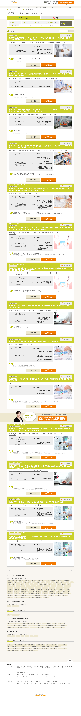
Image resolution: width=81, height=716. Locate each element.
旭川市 (25, 582)
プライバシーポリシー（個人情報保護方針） (64, 666)
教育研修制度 (55, 681)
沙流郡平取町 (31, 593)
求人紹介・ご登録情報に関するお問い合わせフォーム (62, 671)
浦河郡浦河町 (38, 593)
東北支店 (23, 683)
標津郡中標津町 (38, 597)
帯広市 (38, 582)
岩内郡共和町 (38, 587)
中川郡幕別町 (23, 595)
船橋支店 (32, 683)
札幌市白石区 (33, 580)
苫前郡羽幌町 (10, 591)
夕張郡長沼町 (66, 587)
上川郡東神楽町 (39, 589)
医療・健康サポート (48, 681)
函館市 (15, 582)
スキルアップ (19, 677)
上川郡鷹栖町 (32, 589)
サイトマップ (68, 667)
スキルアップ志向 (24, 674)
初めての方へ (19, 666)
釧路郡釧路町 (65, 595)
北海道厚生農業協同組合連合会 (20, 644)
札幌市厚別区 (59, 580)
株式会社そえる (57, 646)
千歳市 (45, 584)
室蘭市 (29, 582)
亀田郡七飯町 (47, 586)
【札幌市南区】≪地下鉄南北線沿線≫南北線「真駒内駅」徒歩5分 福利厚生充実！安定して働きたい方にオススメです (39, 306)
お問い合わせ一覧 (20, 671)
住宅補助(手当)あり (49, 625)
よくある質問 (53, 666)
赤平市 (18, 584)
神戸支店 (60, 683)
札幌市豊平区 (40, 580)
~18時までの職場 (62, 623)
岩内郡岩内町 (45, 587)
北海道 (23, 9)
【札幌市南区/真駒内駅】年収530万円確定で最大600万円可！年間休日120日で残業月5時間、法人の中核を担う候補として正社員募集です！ (40, 39)
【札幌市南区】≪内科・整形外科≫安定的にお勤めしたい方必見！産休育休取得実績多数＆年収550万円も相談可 (40, 380)
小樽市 (20, 582)
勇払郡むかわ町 (17, 593)
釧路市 (34, 582)
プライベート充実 (40, 674)
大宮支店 (27, 683)
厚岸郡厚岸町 (10, 597)
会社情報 (42, 666)
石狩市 (23, 586)
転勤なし (19, 625)
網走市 (53, 582)
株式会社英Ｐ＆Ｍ (31, 644)
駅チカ (9, 623)
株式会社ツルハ (10, 644)
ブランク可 (54, 623)
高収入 (54, 627)
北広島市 (18, 586)
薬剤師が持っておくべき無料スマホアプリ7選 (64, 677)
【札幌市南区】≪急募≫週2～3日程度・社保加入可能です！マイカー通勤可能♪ (33, 342)
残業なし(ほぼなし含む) (12, 625)
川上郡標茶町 (16, 597)
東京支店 (36, 683)
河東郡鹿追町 (10, 595)
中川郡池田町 (30, 595)
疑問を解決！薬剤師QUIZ (36, 677)
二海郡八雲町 (60, 586)
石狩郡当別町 (33, 586)
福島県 (36, 636)
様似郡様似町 (45, 593)
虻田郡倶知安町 (31, 587)
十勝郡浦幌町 (58, 595)
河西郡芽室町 (16, 595)
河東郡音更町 (60, 593)
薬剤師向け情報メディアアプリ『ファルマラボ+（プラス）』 (27, 679)
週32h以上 (38, 623)
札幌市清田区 (10, 582)
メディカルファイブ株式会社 (52, 644)
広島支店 (64, 683)
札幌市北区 (21, 580)
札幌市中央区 (14, 580)
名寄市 (31, 584)
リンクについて (61, 667)
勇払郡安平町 (10, 593)
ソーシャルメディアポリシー (33, 667)
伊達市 (13, 586)
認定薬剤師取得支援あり (12, 627)
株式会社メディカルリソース (22, 687)
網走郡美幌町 (16, 591)
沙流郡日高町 (24, 593)
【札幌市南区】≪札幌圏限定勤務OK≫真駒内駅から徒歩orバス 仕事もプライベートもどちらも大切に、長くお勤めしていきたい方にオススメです (40, 111)
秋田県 (27, 636)
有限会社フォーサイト (63, 648)
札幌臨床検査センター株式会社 (13, 650)
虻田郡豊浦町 (59, 591)
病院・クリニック (16, 606)
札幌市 (9, 580)
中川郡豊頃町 (37, 595)
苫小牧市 (62, 582)
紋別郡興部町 (45, 591)
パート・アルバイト (15, 614)
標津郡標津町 (46, 597)
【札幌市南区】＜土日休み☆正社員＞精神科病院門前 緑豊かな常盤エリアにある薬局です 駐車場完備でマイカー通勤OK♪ (40, 75)
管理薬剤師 (57, 625)
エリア (24, 18)
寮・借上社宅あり (41, 625)
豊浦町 (30, 648)
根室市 (41, 584)
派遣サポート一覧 (20, 681)
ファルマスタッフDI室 (27, 677)
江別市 (13, 584)
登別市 (69, 584)
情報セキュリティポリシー (22, 667)
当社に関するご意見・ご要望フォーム (45, 671)
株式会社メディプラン (26, 646)
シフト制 (26, 627)
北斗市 (28, 586)
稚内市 (67, 582)
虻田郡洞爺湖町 (66, 591)
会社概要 (65, 4)
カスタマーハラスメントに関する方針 (46, 667)
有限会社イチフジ (53, 648)
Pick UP (18, 674)
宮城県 (22, 636)
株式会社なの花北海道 (63, 644)
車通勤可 (24, 625)
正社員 (9, 614)
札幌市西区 (53, 580)
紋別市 (22, 584)
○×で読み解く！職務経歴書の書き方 (36, 676)
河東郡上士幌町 (67, 593)
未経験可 (48, 623)
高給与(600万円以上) (32, 625)
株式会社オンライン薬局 (33, 650)
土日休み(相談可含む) (31, 623)
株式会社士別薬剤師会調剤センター (14, 646)
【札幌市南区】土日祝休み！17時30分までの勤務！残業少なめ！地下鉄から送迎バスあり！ (37, 502)
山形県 (31, 636)
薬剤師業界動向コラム (46, 677)
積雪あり (62, 627)
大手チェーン (33, 627)
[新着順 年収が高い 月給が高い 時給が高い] (64, 31)
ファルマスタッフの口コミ (28, 666)
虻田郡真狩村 (23, 587)
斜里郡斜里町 (23, 591)
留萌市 (57, 582)
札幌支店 (18, 683)
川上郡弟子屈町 (24, 597)
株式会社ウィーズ (24, 650)
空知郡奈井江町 (59, 587)
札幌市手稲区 (66, 580)
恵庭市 (9, 586)
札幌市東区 (27, 580)
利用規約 (55, 667)
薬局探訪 (52, 677)
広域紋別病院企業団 (44, 648)
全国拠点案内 (47, 666)
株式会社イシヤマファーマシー (47, 646)
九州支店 (69, 683)
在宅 (58, 627)
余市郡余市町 (52, 587)
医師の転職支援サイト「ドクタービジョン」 (24, 685)
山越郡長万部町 (67, 586)
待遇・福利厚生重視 (32, 674)
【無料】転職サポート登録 (66, 2)
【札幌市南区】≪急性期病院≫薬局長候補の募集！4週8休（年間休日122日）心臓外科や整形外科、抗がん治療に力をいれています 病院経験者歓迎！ (39, 429)
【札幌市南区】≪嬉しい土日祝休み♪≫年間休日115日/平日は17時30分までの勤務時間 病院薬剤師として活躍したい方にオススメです (40, 467)
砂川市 (54, 584)
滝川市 (50, 584)
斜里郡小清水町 (31, 591)
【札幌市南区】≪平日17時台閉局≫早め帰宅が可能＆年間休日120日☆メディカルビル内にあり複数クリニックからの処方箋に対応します (40, 147)
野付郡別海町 (31, 597)
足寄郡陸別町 (51, 595)
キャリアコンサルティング (38, 681)
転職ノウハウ (66, 676)
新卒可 (44, 623)
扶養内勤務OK (63, 625)
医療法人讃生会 (24, 648)
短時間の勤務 (47, 674)
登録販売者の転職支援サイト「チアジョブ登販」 (64, 685)
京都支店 (51, 683)
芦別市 (9, 584)
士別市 (27, 584)
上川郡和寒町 (60, 589)
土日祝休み (23, 623)
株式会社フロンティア (40, 644)
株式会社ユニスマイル (36, 646)
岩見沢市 (48, 582)
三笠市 (36, 584)
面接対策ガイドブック (48, 676)
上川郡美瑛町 (53, 589)
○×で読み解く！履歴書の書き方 (22, 676)
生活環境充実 (48, 627)
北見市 (43, 582)
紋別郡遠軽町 (38, 591)
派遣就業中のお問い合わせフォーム (31, 671)
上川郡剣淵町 (67, 589)
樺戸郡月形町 (16, 589)
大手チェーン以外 (40, 627)
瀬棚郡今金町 (16, 587)
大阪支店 (55, 683)
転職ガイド (55, 676)
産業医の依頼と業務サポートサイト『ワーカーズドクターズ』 (43, 685)
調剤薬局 (9, 606)
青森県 (13, 636)
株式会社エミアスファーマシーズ (13, 648)
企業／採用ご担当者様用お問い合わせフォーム (25, 672)
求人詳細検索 (36, 666)
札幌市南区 (47, 580)
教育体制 (26, 681)
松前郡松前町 (40, 586)
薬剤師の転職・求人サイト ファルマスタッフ (14, 9)
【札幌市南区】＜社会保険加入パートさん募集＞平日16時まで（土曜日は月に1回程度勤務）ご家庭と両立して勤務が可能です (40, 537)
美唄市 (72, 582)
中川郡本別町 (44, 595)
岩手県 (18, 636)
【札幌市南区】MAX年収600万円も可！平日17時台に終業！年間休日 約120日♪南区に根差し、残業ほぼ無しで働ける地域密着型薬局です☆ (40, 269)
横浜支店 (41, 683)
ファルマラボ (60, 676)
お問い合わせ (72, 4)
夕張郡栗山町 (10, 589)
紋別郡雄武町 (52, 591)
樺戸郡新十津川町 (24, 589)
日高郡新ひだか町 (53, 593)
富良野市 (63, 584)
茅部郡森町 (54, 586)
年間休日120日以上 (15, 623)
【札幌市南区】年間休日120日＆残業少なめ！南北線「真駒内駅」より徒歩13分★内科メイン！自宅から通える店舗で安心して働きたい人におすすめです (39, 189)
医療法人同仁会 (36, 648)
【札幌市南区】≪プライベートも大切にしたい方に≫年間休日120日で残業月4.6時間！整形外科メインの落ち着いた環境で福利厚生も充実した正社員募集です (40, 228)
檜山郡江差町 (10, 587)
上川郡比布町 (46, 589)
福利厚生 (30, 681)
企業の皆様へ (59, 4)
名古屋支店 (46, 683)
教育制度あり (20, 627)
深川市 (59, 584)
